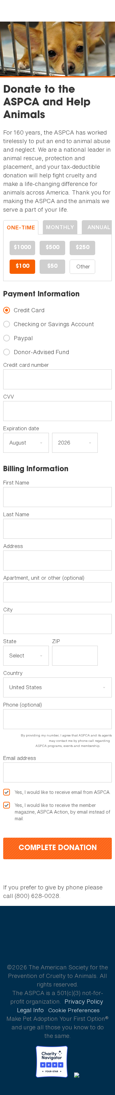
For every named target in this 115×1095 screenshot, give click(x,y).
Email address (19, 758)
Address (13, 546)
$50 (52, 266)
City (8, 609)
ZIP (56, 641)
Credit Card (29, 310)
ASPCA (57, 945)
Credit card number (26, 365)
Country (13, 673)
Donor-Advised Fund (41, 352)
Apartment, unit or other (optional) (43, 578)
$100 (22, 266)
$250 (82, 248)
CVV (8, 396)
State (9, 641)
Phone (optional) (22, 705)
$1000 (22, 248)
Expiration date (21, 428)
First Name (16, 482)
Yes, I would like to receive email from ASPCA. (63, 792)
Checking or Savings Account (54, 324)
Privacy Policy (84, 1001)
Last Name (16, 514)
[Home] (57, 11)
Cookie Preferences (74, 1010)
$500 (52, 248)
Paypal (23, 338)
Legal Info (30, 1010)
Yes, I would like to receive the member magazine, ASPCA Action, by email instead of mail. (62, 812)
